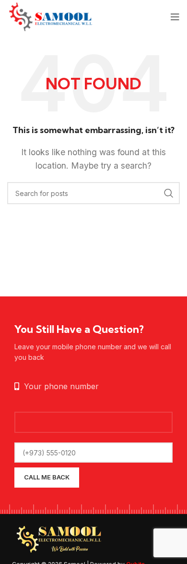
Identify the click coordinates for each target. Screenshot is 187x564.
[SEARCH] (169, 193)
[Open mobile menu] (175, 16)
